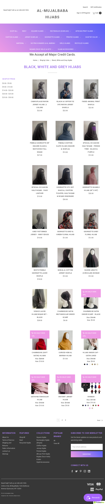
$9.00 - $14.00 (7, 87)
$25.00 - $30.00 (7, 97)
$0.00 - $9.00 (7, 83)
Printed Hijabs (72, 37)
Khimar (91, 397)
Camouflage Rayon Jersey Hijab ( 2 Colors (40, 104)
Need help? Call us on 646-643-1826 (16, 10)
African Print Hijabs (84, 31)
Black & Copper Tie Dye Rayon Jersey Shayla (65, 104)
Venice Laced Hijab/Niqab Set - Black (40, 314)
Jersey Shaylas (31, 37)
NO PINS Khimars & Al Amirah (43, 43)
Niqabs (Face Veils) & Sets (41, 49)
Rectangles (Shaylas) (59, 31)
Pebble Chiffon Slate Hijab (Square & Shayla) (65, 146)
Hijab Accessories (66, 49)
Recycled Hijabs (82, 43)
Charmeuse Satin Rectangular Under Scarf (65, 314)
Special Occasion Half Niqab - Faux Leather (40, 190)
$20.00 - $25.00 (7, 94)
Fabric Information (8, 448)
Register (87, 13)
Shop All (14, 31)
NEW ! (24, 31)
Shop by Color (91, 37)
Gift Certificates (96, 7)
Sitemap (5, 454)
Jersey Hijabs (41, 448)
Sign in (79, 13)
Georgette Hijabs (52, 37)
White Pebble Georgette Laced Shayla (40, 273)
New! (21, 440)
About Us (5, 437)
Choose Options (39, 92)
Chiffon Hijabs (12, 37)
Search (85, 7)
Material (20, 43)
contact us (6, 451)
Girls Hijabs (65, 43)
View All (56, 443)
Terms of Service (8, 440)
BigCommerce (17, 495)
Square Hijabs (37, 31)
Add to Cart (65, 94)
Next (99, 420)
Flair (7, 495)
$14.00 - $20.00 (7, 90)
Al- (54, 441)
